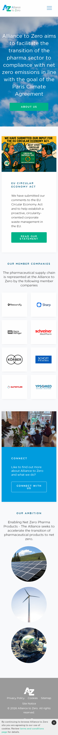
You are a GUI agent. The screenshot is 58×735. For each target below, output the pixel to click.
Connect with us (29, 487)
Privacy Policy (15, 698)
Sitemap (46, 698)
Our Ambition (29, 513)
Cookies (33, 698)
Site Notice (29, 703)
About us (29, 106)
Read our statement (29, 237)
